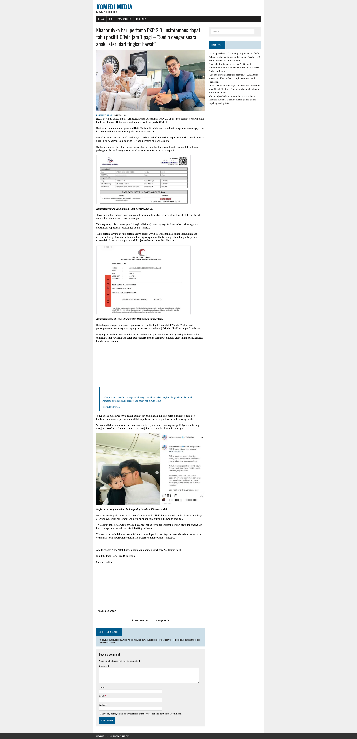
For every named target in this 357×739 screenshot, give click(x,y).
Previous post (142, 620)
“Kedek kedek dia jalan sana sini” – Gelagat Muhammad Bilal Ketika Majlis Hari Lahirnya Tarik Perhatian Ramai (234, 67)
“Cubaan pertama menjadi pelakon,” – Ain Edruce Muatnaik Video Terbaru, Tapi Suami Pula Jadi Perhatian (233, 78)
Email (102, 696)
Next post (161, 620)
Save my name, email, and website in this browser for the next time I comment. (142, 713)
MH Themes (126, 736)
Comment (104, 665)
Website (103, 704)
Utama (101, 19)
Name (102, 687)
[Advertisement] (150, 365)
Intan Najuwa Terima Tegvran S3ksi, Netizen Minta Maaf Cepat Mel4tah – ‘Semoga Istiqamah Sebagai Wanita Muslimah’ (234, 89)
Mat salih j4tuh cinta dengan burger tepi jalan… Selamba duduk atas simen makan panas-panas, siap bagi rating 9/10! (233, 100)
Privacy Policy (124, 19)
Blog (111, 19)
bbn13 (109, 115)
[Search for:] (232, 31)
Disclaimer (141, 19)
